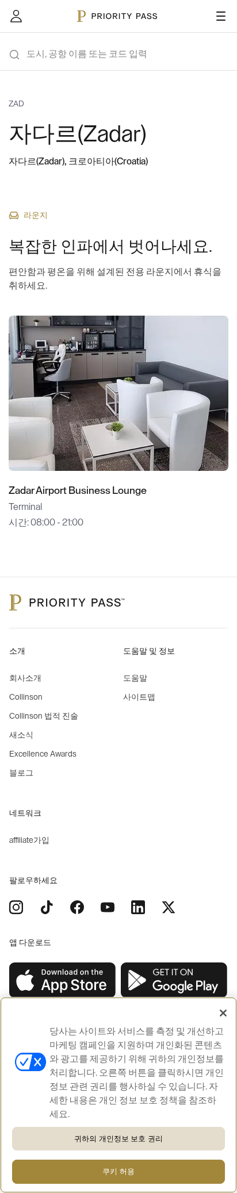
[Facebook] (77, 907)
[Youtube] (107, 907)
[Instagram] (16, 907)
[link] (62, 980)
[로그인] (16, 16)
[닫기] (223, 1013)
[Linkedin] (138, 907)
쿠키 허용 (118, 1171)
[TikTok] (46, 907)
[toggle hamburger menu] (221, 16)
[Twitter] (168, 907)
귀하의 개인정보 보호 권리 (118, 1138)
